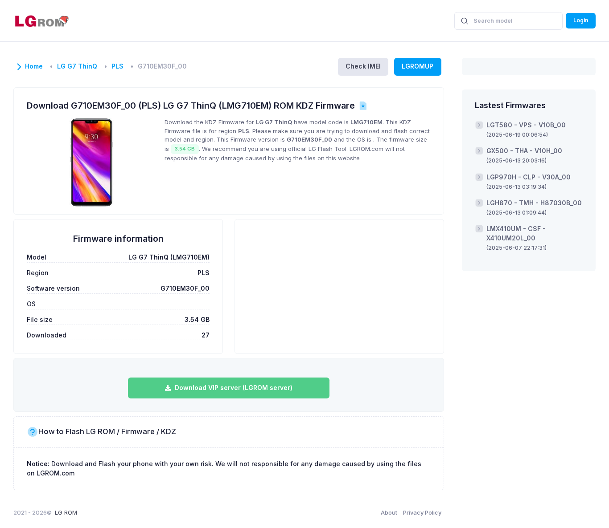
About (389, 512)
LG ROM (66, 512)
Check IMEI (363, 66)
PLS (117, 66)
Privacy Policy (422, 512)
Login (580, 20)
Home (34, 66)
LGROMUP (417, 66)
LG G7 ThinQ (77, 66)
